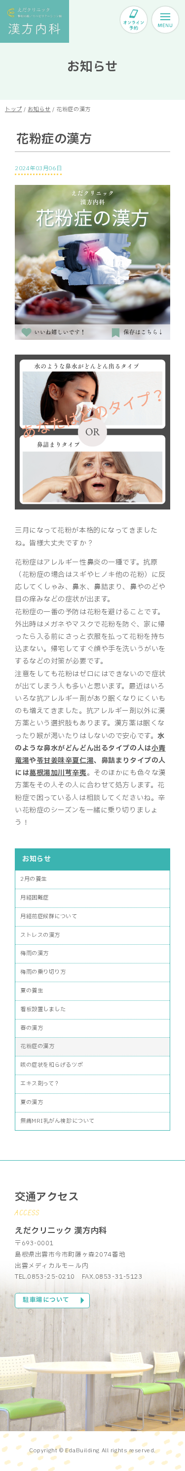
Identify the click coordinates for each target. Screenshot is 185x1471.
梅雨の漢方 (34, 953)
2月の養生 (33, 879)
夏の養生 (31, 991)
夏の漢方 (31, 1102)
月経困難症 (34, 898)
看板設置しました (43, 1009)
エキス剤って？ (40, 1084)
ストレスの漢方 (40, 935)
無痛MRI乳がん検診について (57, 1121)
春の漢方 (31, 1028)
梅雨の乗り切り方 (43, 972)
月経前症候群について (48, 916)
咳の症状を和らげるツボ (51, 1065)
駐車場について (46, 1300)
